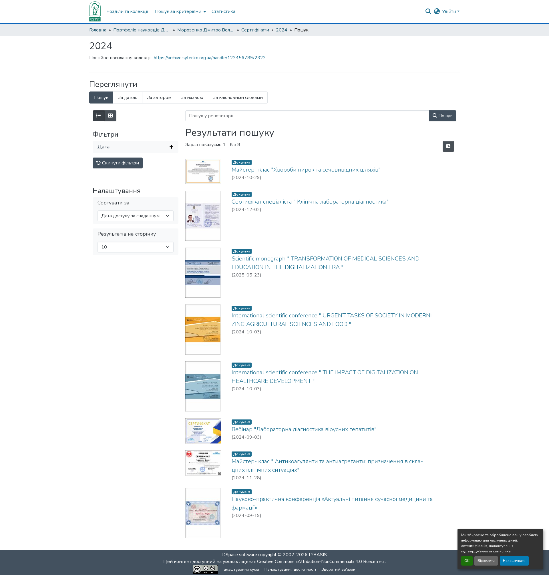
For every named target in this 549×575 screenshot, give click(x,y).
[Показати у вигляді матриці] (110, 115)
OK (467, 560)
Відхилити (486, 560)
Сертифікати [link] (255, 30)
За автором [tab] (159, 97)
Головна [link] (97, 30)
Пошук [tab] (101, 97)
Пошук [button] (445, 116)
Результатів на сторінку (127, 234)
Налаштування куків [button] (240, 569)
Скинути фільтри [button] (120, 163)
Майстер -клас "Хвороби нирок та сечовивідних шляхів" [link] (306, 170)
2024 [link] (281, 30)
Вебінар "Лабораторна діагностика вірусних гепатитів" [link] (304, 429)
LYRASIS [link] (318, 555)
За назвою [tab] (192, 97)
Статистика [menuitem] (223, 11)
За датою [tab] (128, 97)
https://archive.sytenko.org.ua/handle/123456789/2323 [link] (210, 58)
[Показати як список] (99, 115)
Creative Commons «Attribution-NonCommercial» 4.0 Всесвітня (321, 561)
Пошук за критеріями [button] (178, 11)
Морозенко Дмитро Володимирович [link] (205, 30)
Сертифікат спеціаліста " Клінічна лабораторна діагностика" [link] (310, 202)
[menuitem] (180, 11)
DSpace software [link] (239, 555)
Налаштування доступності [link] (290, 569)
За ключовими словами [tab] (238, 97)
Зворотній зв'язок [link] (338, 569)
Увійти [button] (449, 11)
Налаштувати (514, 560)
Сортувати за (114, 203)
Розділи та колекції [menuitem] (127, 11)
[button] (95, 11)
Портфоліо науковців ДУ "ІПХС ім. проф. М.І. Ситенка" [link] (141, 30)
